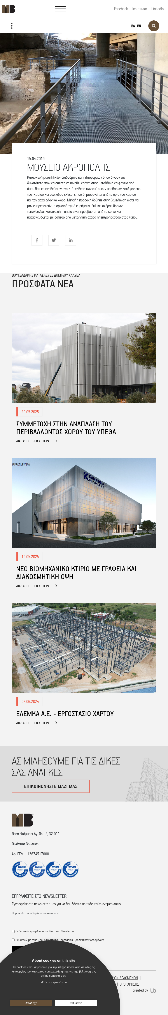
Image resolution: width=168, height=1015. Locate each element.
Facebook (121, 8)
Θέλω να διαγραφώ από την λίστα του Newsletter (45, 931)
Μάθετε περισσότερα (53, 982)
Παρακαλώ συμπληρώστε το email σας (35, 913)
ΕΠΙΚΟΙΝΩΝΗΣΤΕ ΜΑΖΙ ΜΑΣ (50, 786)
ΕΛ (133, 25)
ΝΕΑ (8, 39)
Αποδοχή (31, 1003)
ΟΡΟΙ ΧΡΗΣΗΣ (129, 984)
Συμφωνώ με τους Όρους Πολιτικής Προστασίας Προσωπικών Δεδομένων (60, 940)
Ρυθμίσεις (76, 1003)
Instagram (139, 8)
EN (139, 25)
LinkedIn (157, 8)
